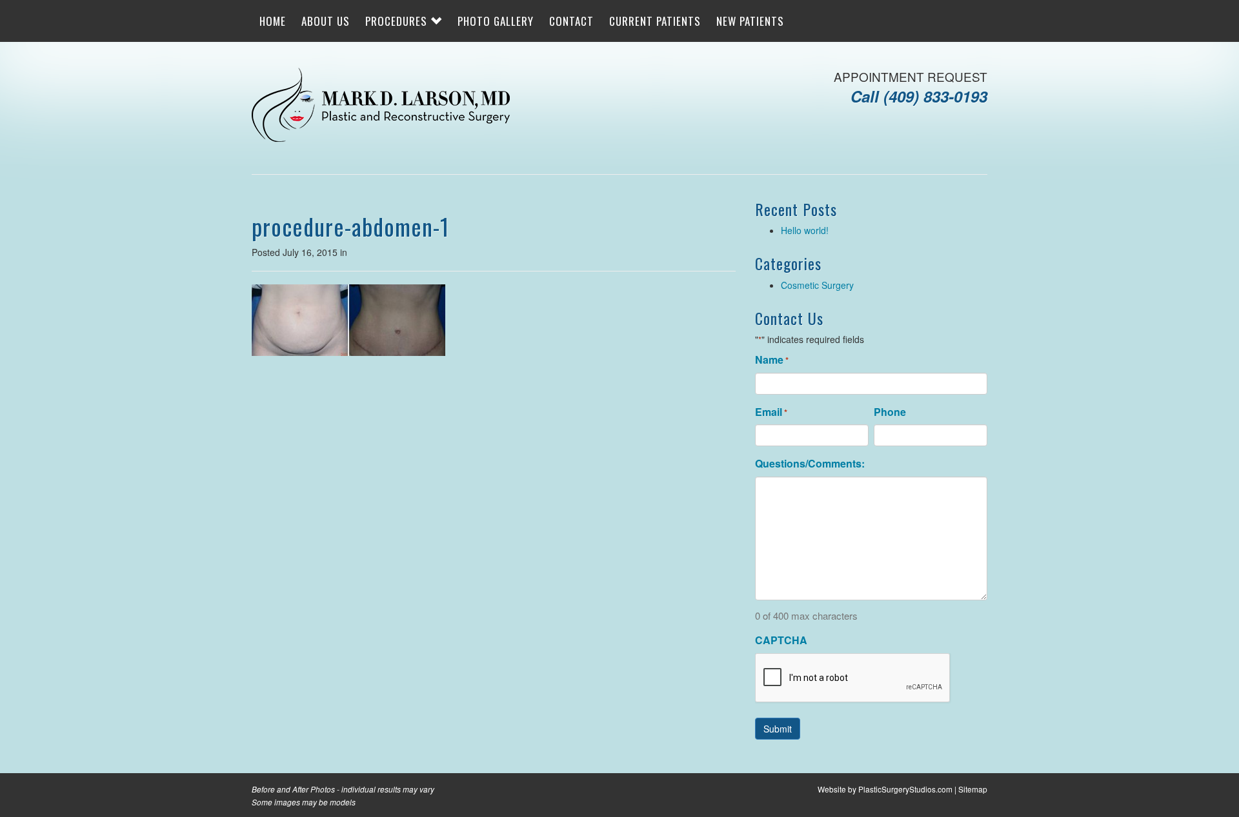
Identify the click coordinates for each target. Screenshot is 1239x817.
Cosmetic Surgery (817, 285)
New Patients (750, 21)
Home (272, 21)
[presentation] (853, 678)
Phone (890, 412)
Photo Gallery (496, 21)
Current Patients (655, 21)
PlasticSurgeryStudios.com (905, 788)
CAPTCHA (781, 640)
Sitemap (972, 788)
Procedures (397, 21)
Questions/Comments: (810, 464)
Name (772, 360)
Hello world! (805, 230)
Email (771, 412)
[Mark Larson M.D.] (381, 106)
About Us (325, 21)
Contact (571, 21)
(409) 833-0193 (935, 96)
